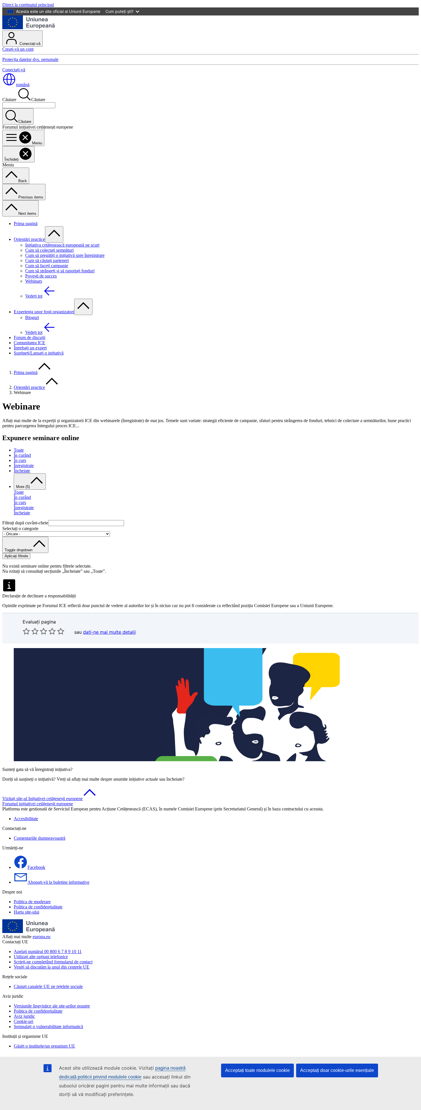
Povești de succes (41, 275)
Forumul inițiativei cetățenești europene (37, 803)
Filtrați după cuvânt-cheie (25, 522)
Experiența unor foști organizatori (44, 311)
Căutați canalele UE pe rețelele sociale (48, 986)
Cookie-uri (23, 1021)
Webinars (33, 281)
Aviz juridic (24, 1016)
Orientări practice (29, 239)
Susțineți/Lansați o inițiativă (39, 353)
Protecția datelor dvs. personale (30, 59)
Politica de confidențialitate (38, 906)
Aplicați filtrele (16, 556)
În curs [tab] (20, 460)
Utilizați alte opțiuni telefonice (41, 956)
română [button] (22, 84)
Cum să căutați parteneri (47, 260)
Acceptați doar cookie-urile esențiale (337, 1070)
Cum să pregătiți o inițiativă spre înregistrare (65, 255)
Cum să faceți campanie (46, 265)
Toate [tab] (19, 450)
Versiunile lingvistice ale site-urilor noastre (52, 1005)
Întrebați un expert (30, 347)
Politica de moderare (32, 901)
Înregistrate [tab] (24, 465)
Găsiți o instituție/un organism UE (44, 1046)
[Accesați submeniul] (54, 234)
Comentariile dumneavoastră (39, 838)
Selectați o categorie (20, 528)
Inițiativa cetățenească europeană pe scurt (62, 245)
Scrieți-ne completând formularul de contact (53, 961)
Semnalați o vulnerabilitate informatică (48, 1026)
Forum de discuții (29, 337)
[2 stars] (30, 631)
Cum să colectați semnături (49, 250)
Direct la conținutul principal (28, 4)
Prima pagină (26, 223)
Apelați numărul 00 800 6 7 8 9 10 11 (48, 951)
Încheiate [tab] (22, 470)
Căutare (9, 99)
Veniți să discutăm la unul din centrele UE (51, 967)
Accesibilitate (26, 818)
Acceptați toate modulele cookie (257, 1070)
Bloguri (32, 317)
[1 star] (26, 631)
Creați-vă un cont (18, 49)
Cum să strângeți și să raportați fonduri (60, 270)
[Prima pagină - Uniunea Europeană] (28, 27)
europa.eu (41, 936)
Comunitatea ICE (29, 342)
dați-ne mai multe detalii (109, 632)
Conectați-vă (29, 44)
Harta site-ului (26, 912)
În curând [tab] (22, 455)
